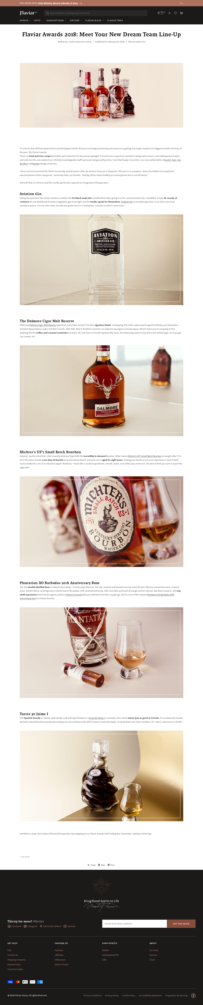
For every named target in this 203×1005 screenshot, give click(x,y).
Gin (179, 160)
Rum (174, 160)
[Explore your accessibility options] (193, 995)
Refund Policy (14, 964)
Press (152, 959)
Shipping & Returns (16, 959)
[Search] (47, 13)
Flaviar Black (93, 20)
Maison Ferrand (73, 594)
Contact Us (12, 955)
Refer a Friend (61, 964)
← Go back (25, 856)
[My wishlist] (175, 13)
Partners (59, 950)
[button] (181, 13)
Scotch (167, 160)
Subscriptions (55, 20)
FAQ (181, 3)
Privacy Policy (112, 995)
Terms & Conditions (92, 995)
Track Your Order (15, 969)
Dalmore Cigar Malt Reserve (43, 325)
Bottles (105, 950)
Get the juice (181, 923)
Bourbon (24, 163)
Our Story (154, 950)
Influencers (60, 959)
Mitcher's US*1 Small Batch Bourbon (145, 456)
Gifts (37, 20)
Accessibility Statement (150, 995)
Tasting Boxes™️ (110, 955)
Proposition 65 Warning (176, 995)
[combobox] (95, 13)
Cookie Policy (128, 995)
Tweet (93, 865)
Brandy (35, 163)
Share (103, 865)
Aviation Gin (127, 201)
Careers (153, 955)
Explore (74, 20)
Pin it (112, 865)
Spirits (24, 20)
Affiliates (59, 955)
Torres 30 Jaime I (96, 718)
